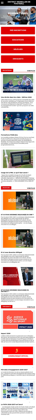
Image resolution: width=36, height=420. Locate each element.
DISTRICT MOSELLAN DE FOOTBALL (19, 3)
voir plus (31, 71)
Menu (3, 3)
